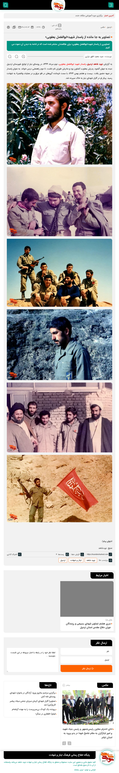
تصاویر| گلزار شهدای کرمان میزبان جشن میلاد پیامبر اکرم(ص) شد (33, 703)
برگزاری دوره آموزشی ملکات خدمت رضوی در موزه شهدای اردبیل (76, 15)
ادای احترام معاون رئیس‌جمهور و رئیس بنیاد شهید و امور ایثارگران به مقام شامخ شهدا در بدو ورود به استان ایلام (87, 733)
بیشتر (67, 685)
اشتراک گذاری (12, 554)
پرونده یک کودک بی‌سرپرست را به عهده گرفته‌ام (34, 709)
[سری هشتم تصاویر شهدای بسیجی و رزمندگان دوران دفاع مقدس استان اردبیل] (87, 599)
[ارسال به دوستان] (19, 27)
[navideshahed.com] (107, 757)
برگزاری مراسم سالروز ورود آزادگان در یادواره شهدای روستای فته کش (33, 694)
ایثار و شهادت (76, 560)
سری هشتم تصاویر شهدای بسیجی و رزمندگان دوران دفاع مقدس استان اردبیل (88, 625)
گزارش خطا (75, 554)
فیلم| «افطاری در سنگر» (45, 714)
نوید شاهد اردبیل (95, 64)
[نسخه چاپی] (8, 27)
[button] (69, 743)
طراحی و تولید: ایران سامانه (85, 769)
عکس (103, 27)
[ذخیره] (14, 27)
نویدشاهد (102, 548)
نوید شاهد (90, 560)
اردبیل (109, 27)
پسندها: (61, 554)
